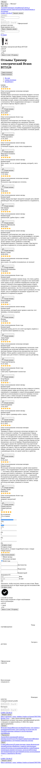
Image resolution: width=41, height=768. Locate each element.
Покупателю (5, 735)
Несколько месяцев (9, 559)
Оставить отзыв (6, 545)
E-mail (21, 579)
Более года (6, 561)
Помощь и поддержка (12, 740)
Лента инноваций (11, 737)
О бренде (14, 9)
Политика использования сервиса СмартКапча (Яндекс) (20, 752)
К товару (4, 35)
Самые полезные (7, 72)
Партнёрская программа (14, 751)
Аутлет (21, 731)
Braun (3, 742)
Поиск (3, 29)
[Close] (1, 755)
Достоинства (22, 565)
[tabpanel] (20, 330)
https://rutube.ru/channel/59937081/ (30, 716)
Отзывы (24, 739)
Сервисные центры (26, 740)
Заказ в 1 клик (6, 55)
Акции (3, 7)
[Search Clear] (1, 33)
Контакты (10, 744)
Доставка (25, 9)
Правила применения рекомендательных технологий (20, 749)
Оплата (19, 9)
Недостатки (22, 569)
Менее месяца (7, 557)
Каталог (4, 15)
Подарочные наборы (12, 731)
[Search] (3, 33)
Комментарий (22, 573)
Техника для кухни (16, 729)
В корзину (15, 55)
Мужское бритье (6, 727)
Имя (20, 576)
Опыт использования (8, 555)
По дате (7, 78)
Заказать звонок (18, 13)
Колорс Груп (5, 718)
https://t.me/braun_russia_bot (10, 716)
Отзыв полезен (8, 109)
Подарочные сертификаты (14, 7)
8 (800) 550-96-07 (6, 13)
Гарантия (30, 739)
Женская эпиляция (18, 727)
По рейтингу (9, 81)
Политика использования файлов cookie (19, 748)
